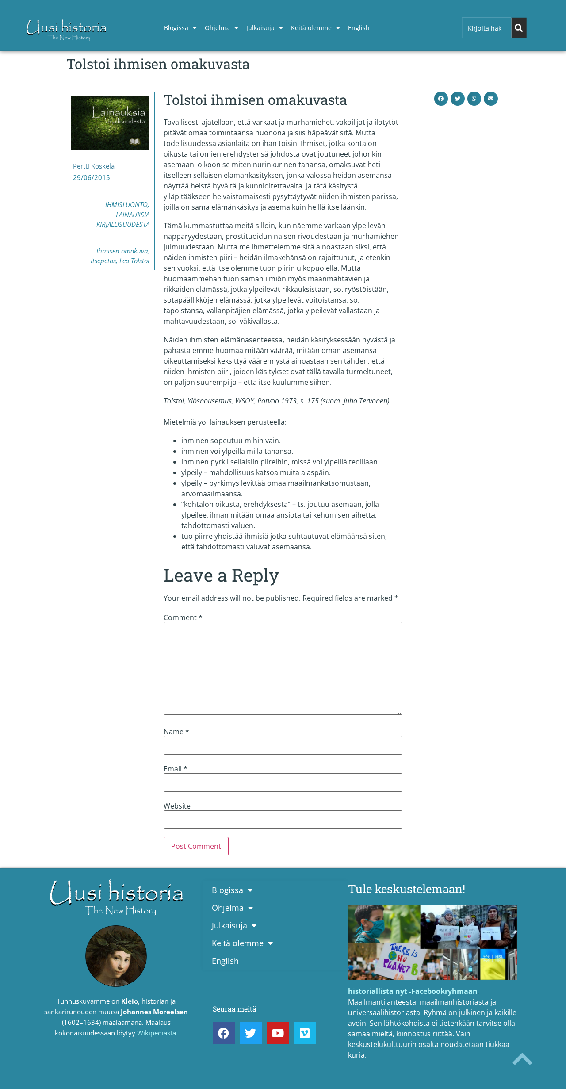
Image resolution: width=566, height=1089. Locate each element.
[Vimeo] (305, 1033)
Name (176, 731)
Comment (183, 617)
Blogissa (176, 27)
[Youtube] (278, 1033)
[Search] (518, 28)
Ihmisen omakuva (122, 250)
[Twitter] (251, 1033)
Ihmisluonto (126, 204)
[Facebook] (224, 1033)
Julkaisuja (260, 27)
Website (177, 805)
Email (175, 768)
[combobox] (486, 28)
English (359, 27)
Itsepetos (103, 260)
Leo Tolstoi (134, 260)
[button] (441, 99)
